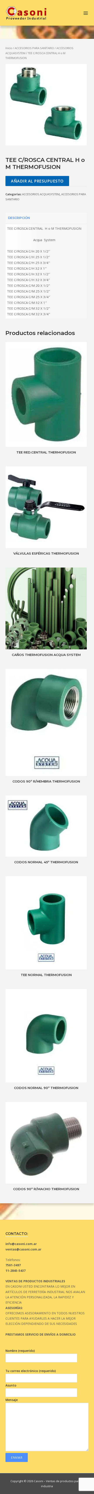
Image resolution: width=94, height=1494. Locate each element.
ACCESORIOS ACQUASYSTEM (41, 194)
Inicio (8, 48)
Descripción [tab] (19, 218)
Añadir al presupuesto (37, 181)
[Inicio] (26, 12)
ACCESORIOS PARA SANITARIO (34, 48)
